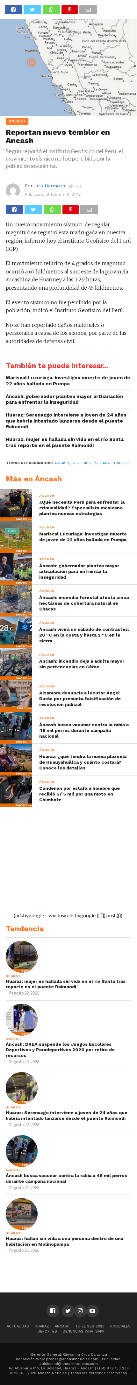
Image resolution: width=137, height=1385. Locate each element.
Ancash (61, 463)
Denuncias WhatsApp (84, 1331)
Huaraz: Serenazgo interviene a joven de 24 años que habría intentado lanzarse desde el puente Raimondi (66, 421)
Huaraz (42, 1326)
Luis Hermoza (49, 185)
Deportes (47, 1331)
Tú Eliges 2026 (90, 1326)
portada (102, 463)
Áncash (62, 1326)
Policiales (120, 1326)
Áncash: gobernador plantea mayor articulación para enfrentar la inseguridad (64, 399)
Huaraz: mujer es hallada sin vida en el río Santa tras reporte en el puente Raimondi (65, 442)
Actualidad (18, 1326)
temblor (120, 463)
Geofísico (81, 463)
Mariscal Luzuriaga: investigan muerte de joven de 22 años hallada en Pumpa (68, 381)
